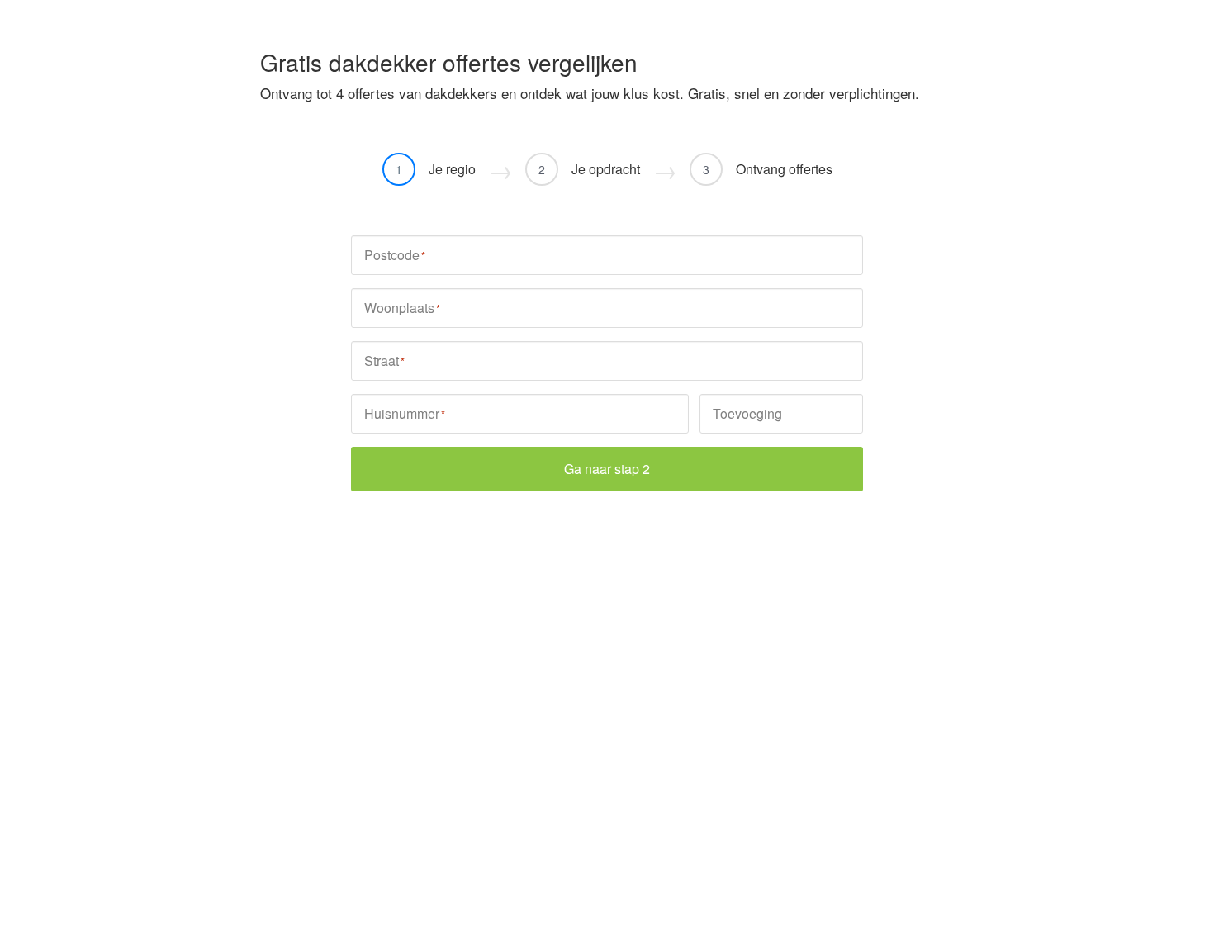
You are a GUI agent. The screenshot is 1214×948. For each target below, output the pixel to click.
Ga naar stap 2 (607, 468)
